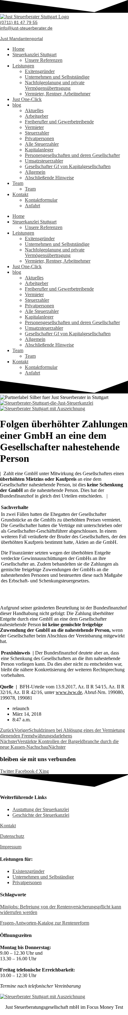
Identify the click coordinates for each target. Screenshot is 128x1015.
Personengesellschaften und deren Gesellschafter (72, 155)
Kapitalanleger (39, 149)
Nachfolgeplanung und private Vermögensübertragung (55, 85)
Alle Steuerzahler (42, 144)
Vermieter (34, 127)
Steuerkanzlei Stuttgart (34, 54)
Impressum (10, 846)
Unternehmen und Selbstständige (57, 77)
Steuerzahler (37, 132)
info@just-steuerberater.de (26, 27)
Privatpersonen (39, 138)
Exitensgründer (40, 71)
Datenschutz (12, 836)
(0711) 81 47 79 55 (19, 22)
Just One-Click (27, 99)
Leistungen (23, 65)
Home (18, 49)
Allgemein (35, 172)
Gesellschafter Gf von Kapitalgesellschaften (68, 166)
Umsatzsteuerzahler (44, 160)
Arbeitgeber (36, 116)
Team (17, 183)
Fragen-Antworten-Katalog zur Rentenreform (44, 922)
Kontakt (20, 194)
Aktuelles (34, 110)
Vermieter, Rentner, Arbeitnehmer (57, 93)
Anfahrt (32, 205)
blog (16, 105)
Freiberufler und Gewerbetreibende (59, 121)
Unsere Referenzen (43, 60)
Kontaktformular (41, 200)
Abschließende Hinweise (49, 177)
